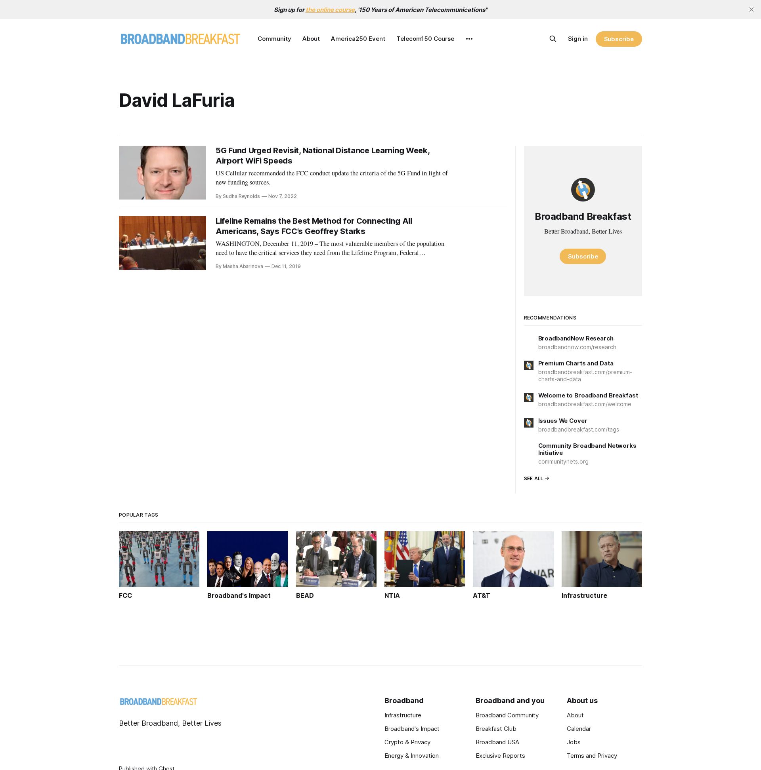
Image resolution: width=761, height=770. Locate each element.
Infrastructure (402, 715)
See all (534, 478)
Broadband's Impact (412, 728)
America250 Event (358, 38)
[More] (469, 38)
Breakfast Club (496, 728)
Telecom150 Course (425, 38)
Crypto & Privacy (407, 742)
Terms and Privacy (592, 755)
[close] (751, 9)
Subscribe (619, 39)
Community (274, 38)
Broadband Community (507, 715)
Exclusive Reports (500, 755)
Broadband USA (497, 742)
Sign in (578, 38)
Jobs (574, 742)
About (311, 38)
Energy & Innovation (411, 755)
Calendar (579, 728)
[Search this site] (553, 38)
